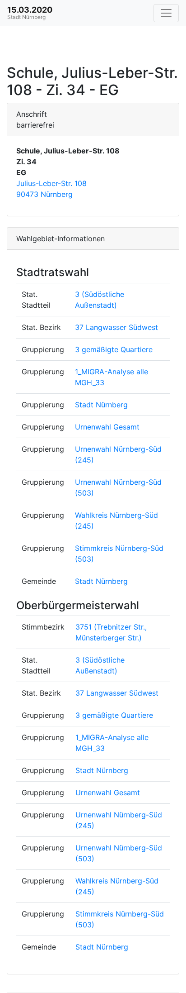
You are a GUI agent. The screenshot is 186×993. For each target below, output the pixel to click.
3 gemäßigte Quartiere (114, 349)
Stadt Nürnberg (101, 404)
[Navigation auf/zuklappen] (166, 13)
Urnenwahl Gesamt (107, 426)
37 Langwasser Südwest (116, 327)
